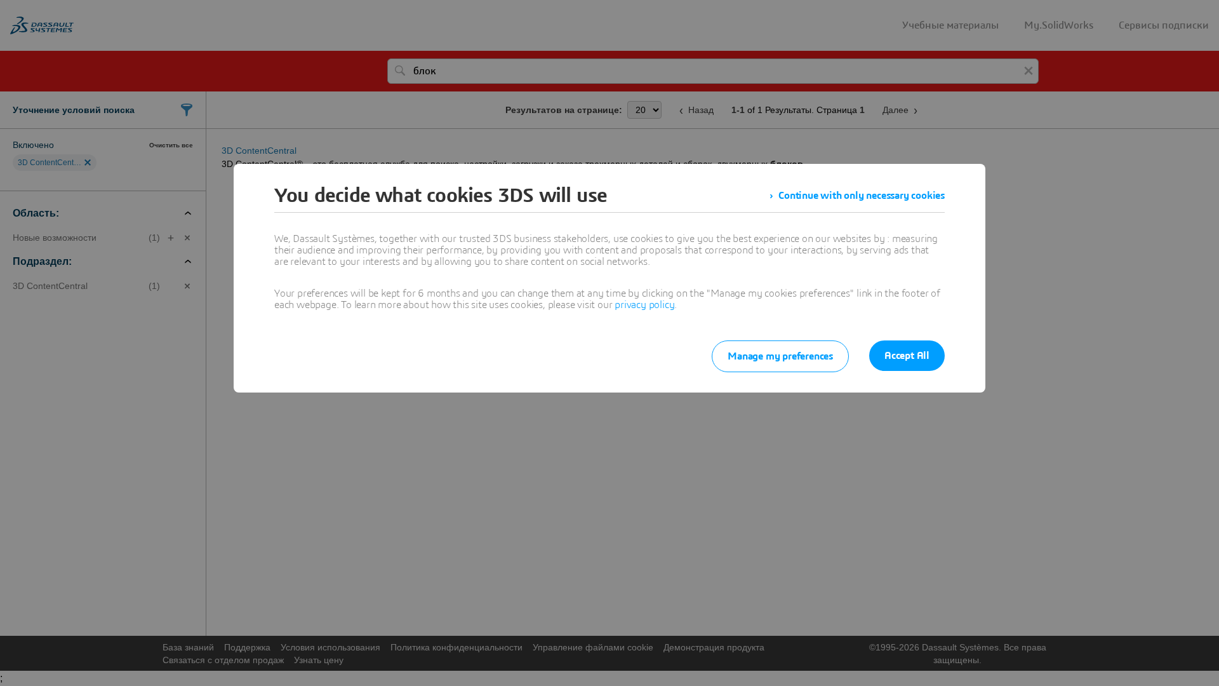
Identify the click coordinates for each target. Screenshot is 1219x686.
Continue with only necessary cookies (861, 196)
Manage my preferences (780, 356)
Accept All (906, 356)
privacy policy (644, 305)
